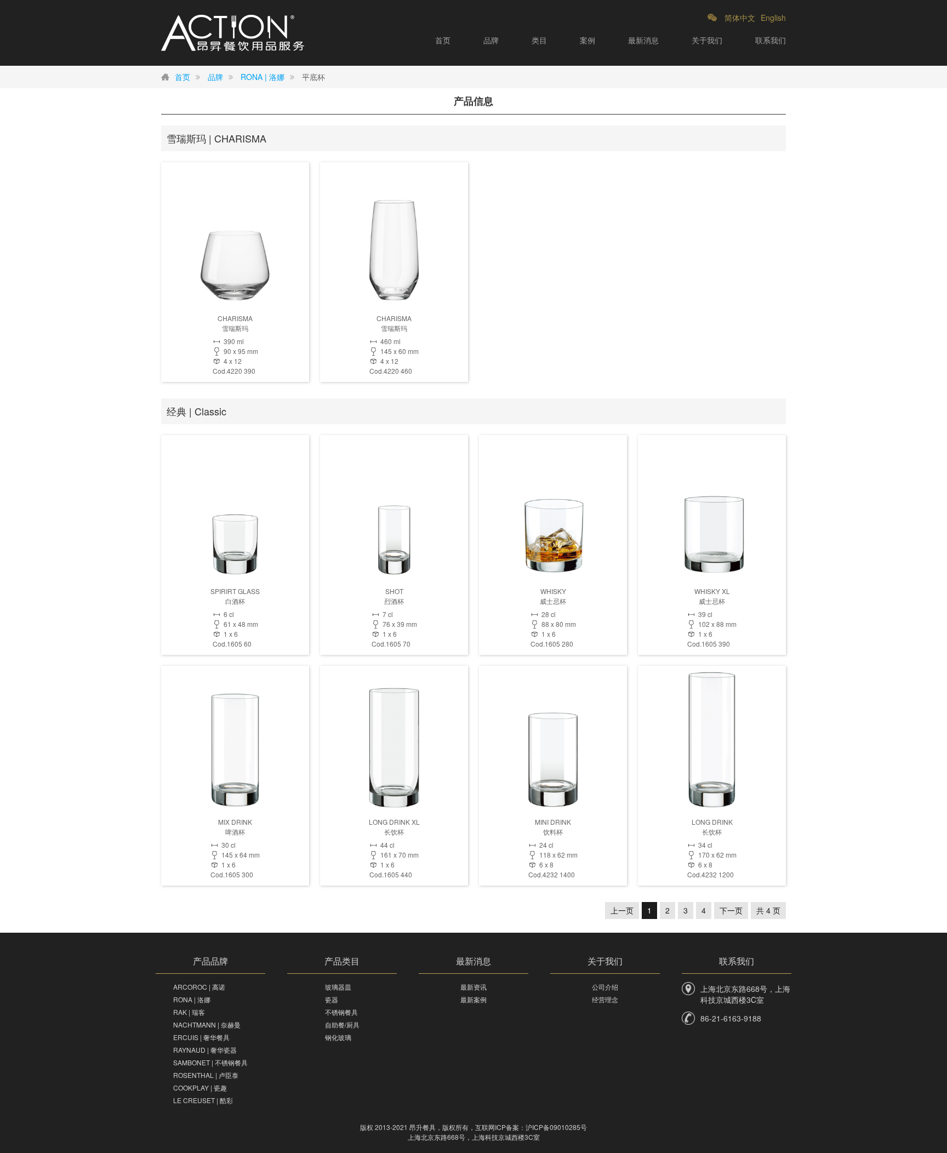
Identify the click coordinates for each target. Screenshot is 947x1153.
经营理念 (605, 999)
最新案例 (473, 999)
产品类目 (342, 961)
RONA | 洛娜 (262, 76)
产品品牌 (210, 961)
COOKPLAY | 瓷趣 (200, 1087)
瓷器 (331, 999)
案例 (587, 40)
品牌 (491, 40)
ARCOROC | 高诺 (199, 986)
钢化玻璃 (338, 1037)
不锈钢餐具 (341, 1012)
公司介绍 (605, 986)
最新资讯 (473, 986)
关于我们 (707, 40)
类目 (539, 40)
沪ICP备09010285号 (556, 1127)
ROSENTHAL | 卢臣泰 (205, 1075)
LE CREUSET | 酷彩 (203, 1100)
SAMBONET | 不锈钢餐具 (210, 1062)
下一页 (731, 910)
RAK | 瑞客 (189, 1012)
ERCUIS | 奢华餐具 (201, 1037)
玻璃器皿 (338, 986)
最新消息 (643, 40)
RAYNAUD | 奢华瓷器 (205, 1049)
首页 (442, 40)
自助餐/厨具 (342, 1024)
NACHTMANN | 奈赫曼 (207, 1024)
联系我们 (770, 40)
